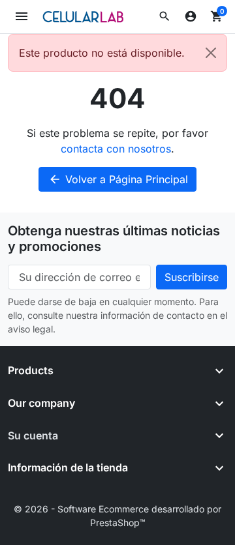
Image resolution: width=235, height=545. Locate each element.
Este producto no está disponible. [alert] (102, 52)
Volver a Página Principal (118, 179)
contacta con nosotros (116, 148)
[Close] (211, 53)
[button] (164, 16)
